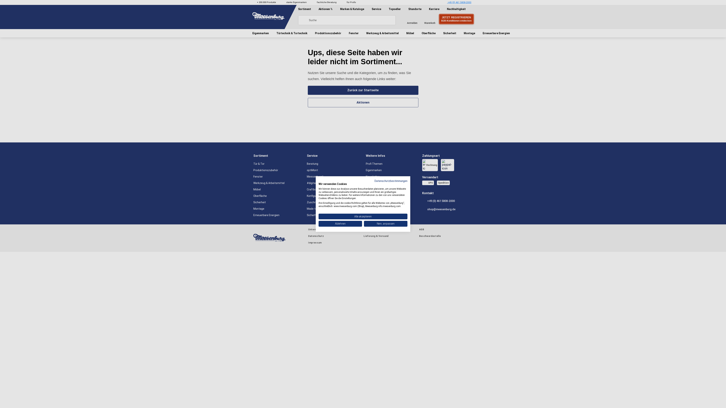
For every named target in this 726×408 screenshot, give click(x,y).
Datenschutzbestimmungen (391, 180)
